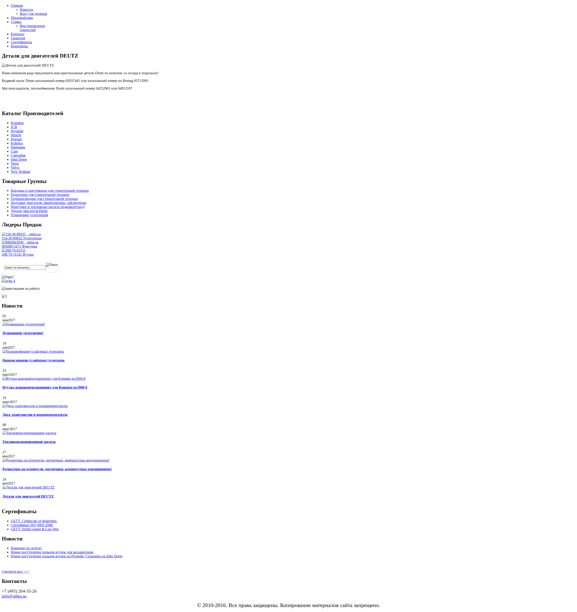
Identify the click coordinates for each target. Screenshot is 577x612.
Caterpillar (18, 155)
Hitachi (16, 135)
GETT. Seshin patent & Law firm (35, 529)
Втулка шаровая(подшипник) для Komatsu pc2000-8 (44, 387)
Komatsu (17, 123)
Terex (15, 163)
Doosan (16, 139)
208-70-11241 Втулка (18, 254)
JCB (14, 127)
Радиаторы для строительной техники (40, 195)
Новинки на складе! (26, 548)
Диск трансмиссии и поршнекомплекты (35, 415)
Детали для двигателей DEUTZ (28, 496)
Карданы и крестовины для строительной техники (50, 190)
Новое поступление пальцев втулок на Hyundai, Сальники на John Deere (66, 556)
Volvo (15, 167)
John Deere (19, 159)
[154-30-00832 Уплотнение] (21, 234)
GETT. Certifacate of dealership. (34, 521)
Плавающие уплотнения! (23, 333)
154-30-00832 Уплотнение (22, 238)
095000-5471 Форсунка (19, 246)
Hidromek (18, 147)
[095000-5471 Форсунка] (20, 242)
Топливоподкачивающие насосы (29, 442)
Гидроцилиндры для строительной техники (44, 199)
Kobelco (17, 143)
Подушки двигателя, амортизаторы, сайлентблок (48, 203)
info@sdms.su (14, 596)
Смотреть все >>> (15, 571)
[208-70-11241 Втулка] (14, 250)
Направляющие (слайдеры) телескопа (33, 360)
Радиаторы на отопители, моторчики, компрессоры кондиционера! (57, 469)
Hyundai (17, 131)
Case (14, 151)
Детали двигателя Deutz (29, 211)
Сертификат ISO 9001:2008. (32, 525)
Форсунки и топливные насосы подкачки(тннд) (48, 207)
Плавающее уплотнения (29, 215)
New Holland (20, 172)
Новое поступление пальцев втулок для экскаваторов (52, 552)
